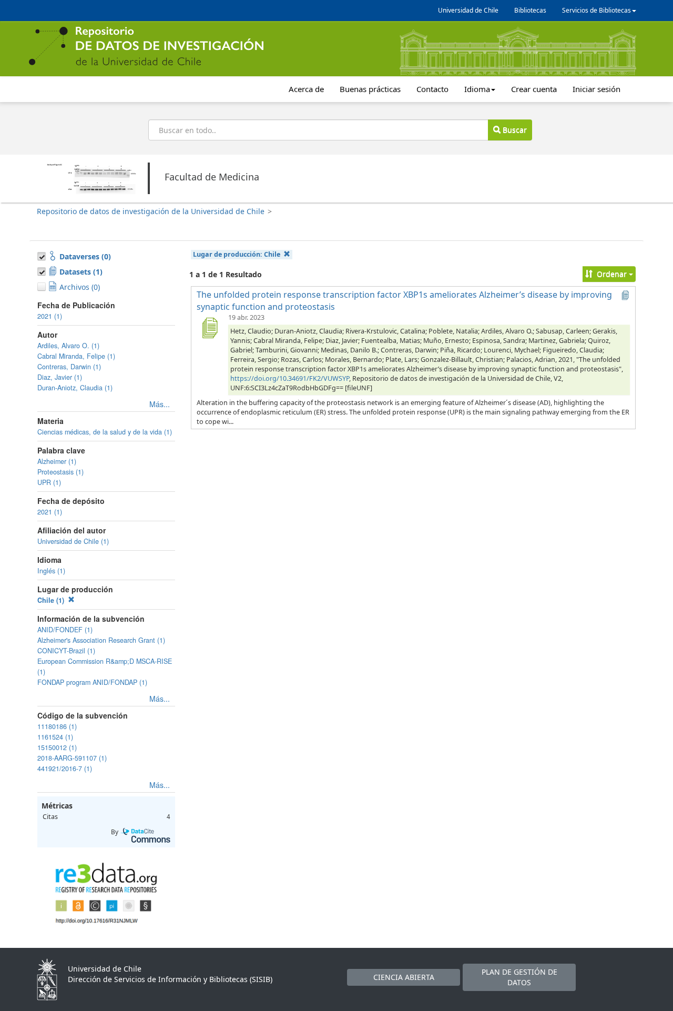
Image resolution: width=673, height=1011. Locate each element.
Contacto (432, 89)
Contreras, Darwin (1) (69, 366)
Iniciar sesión (596, 89)
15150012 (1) (57, 747)
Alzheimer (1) (56, 461)
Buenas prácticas (370, 89)
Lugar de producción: (236, 254)
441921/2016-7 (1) (64, 768)
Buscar (514, 130)
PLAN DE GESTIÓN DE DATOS (519, 977)
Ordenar (612, 274)
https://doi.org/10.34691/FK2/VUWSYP (289, 378)
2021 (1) (49, 316)
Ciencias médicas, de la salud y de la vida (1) (104, 432)
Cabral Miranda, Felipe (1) (76, 356)
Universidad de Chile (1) (73, 541)
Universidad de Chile (468, 10)
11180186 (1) (57, 726)
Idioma (477, 89)
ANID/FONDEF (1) (65, 629)
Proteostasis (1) (60, 472)
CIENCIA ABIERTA (403, 977)
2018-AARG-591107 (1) (72, 758)
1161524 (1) (55, 737)
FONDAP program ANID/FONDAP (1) (92, 682)
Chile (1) (51, 600)
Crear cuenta (534, 89)
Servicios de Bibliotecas (596, 10)
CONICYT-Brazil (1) (66, 650)
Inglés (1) (51, 570)
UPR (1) (49, 482)
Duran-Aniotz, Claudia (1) (75, 387)
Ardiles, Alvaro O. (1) (68, 345)
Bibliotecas (530, 10)
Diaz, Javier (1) (59, 377)
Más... (159, 404)
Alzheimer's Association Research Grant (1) (101, 640)
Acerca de (306, 89)
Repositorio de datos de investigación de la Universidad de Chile (150, 211)
